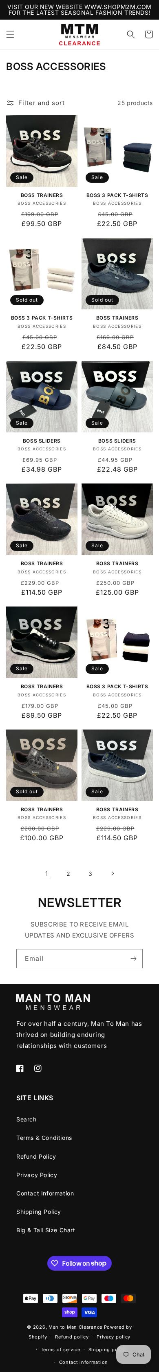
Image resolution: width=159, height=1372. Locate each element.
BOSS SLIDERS (42, 441)
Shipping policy (107, 1349)
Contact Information (45, 1193)
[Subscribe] (133, 958)
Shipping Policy (38, 1211)
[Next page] (112, 873)
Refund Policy (36, 1156)
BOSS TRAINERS (42, 195)
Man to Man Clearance (75, 1327)
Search (26, 1119)
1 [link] (46, 873)
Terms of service (60, 1349)
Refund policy (71, 1337)
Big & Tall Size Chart (45, 1230)
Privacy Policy (36, 1174)
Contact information (83, 1362)
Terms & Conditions (44, 1137)
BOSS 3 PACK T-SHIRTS (117, 195)
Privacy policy (113, 1337)
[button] (10, 34)
